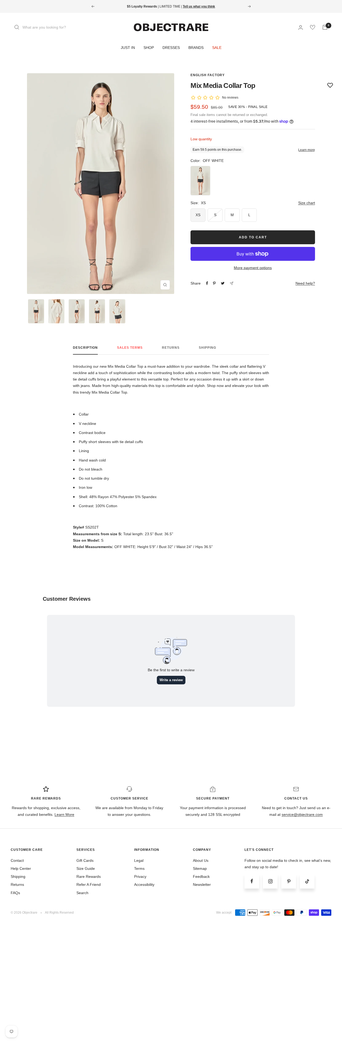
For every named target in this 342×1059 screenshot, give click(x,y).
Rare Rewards (88, 876)
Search (82, 893)
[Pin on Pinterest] (214, 283)
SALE (216, 47)
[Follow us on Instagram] (270, 881)
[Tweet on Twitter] (222, 283)
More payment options (253, 268)
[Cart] (325, 27)
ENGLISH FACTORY (208, 75)
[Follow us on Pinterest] (288, 881)
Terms (139, 868)
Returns (171, 348)
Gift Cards (85, 860)
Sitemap (200, 868)
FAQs (15, 893)
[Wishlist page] (312, 27)
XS (198, 215)
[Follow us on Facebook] (251, 881)
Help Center (21, 868)
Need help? (305, 283)
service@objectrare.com (302, 814)
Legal (138, 860)
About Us (200, 860)
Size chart (306, 203)
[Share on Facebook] (207, 283)
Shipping (207, 348)
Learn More (64, 814)
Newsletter (202, 884)
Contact (17, 860)
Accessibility (144, 884)
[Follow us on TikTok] (307, 881)
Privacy (140, 876)
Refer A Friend (88, 884)
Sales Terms (130, 348)
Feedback (201, 876)
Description (85, 348)
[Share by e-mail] (231, 283)
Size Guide (85, 868)
